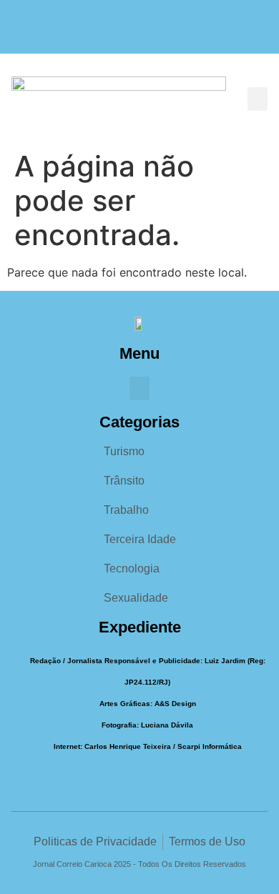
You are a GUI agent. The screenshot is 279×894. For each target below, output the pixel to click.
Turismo (124, 451)
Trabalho (126, 510)
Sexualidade (136, 598)
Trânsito (124, 481)
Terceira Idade (140, 539)
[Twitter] (168, 34)
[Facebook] (112, 34)
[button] (258, 99)
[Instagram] (140, 34)
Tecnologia (132, 568)
